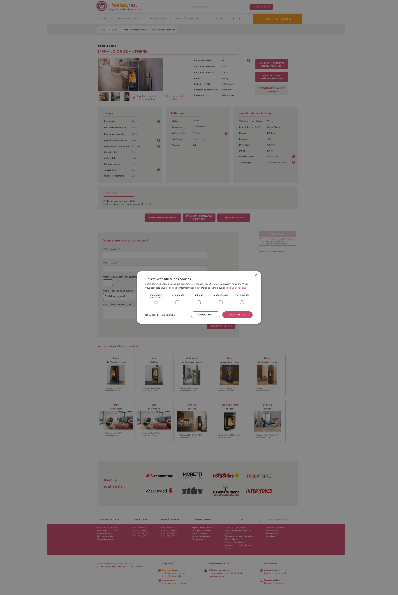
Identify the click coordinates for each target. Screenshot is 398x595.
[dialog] (199, 297)
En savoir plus (239, 287)
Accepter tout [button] (237, 314)
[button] (160, 314)
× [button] (256, 275)
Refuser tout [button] (205, 314)
